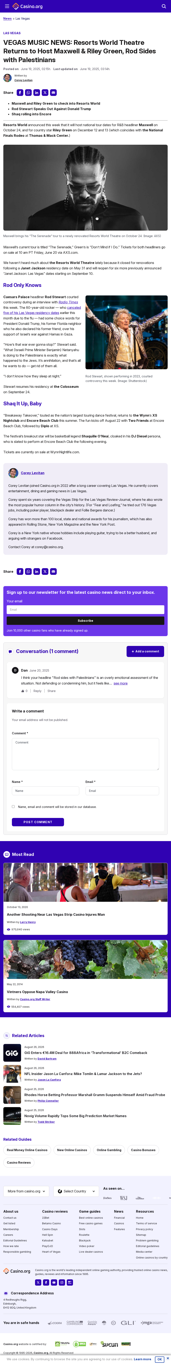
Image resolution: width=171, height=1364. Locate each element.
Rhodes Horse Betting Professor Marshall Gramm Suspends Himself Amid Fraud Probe (94, 1095)
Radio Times (68, 302)
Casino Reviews (19, 1162)
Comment (20, 733)
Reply (37, 691)
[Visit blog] (70, 1282)
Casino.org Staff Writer (35, 999)
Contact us (9, 1218)
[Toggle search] (164, 6)
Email (91, 782)
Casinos (119, 1223)
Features (119, 1229)
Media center (144, 1251)
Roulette (84, 1234)
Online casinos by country (152, 1257)
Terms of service (146, 1223)
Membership (11, 1229)
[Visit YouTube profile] (54, 1282)
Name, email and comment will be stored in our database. (57, 807)
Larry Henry (28, 922)
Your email (14, 601)
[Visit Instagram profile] (62, 1282)
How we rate (11, 1246)
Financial (119, 1218)
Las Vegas (23, 18)
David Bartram (47, 1058)
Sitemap (141, 1234)
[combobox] (26, 1191)
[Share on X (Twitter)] (45, 92)
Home (139, 1218)
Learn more (142, 1359)
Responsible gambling (17, 1251)
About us (10, 1211)
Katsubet (47, 1240)
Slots (82, 1229)
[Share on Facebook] (20, 92)
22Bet (45, 1218)
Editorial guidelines (147, 1246)
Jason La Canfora (49, 1079)
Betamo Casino (51, 1223)
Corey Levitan (23, 80)
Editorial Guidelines (15, 1240)
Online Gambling (109, 1150)
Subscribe (85, 620)
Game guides (90, 1211)
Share (52, 691)
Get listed (9, 1223)
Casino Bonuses (143, 1150)
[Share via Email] (53, 92)
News (7, 18)
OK (159, 1359)
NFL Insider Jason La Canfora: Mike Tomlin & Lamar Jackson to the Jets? (83, 1074)
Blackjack (85, 1240)
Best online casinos (91, 1218)
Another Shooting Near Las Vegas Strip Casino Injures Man (56, 914)
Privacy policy (144, 1229)
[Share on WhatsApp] (28, 92)
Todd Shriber (46, 1121)
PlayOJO (47, 1246)
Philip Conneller (48, 1100)
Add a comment (145, 651)
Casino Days (50, 1229)
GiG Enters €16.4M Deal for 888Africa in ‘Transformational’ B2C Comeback (85, 1053)
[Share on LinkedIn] (36, 92)
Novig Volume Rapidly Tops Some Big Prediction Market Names (75, 1116)
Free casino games (91, 1223)
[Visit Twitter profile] (38, 1282)
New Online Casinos (72, 1150)
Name (17, 782)
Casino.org (41, 1352)
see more (121, 683)
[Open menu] (7, 6)
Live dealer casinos (91, 1251)
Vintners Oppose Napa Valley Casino (37, 992)
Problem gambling (147, 1240)
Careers (8, 1234)
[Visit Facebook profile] (46, 1282)
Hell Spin (47, 1234)
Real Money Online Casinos (27, 1150)
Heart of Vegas (51, 1251)
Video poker (86, 1246)
